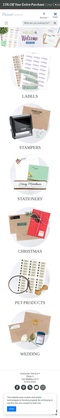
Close (11, 409)
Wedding (30, 354)
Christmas (30, 251)
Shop (29, 376)
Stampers (30, 147)
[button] (44, 16)
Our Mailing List (29, 379)
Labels (30, 96)
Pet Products (30, 302)
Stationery (30, 198)
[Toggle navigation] (6, 23)
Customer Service (29, 373)
